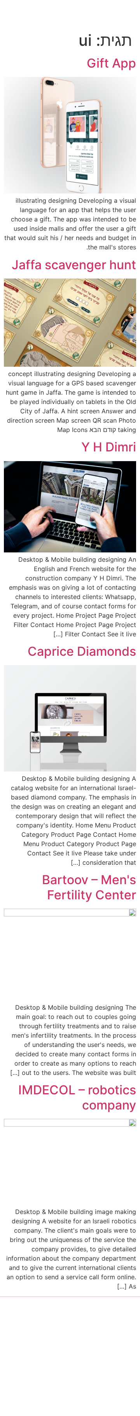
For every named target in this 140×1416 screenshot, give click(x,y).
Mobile (28, 1344)
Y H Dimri (108, 447)
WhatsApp (38, 1367)
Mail (21, 1391)
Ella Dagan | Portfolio (61, 15)
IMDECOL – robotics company (77, 1097)
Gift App (111, 63)
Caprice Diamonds (82, 651)
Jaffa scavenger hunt (74, 264)
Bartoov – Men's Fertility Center (89, 887)
